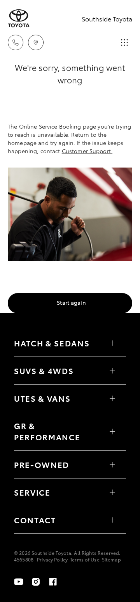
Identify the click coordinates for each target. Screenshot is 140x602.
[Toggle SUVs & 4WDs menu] (112, 370)
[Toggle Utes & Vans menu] (112, 398)
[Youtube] (18, 581)
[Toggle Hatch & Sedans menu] (112, 343)
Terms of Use (85, 559)
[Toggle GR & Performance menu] (112, 431)
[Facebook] (53, 581)
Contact (35, 519)
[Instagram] (35, 581)
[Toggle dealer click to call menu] (15, 42)
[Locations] (36, 42)
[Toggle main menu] (124, 42)
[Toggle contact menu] (112, 464)
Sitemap (111, 559)
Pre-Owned (41, 464)
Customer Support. (87, 151)
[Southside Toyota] (19, 18)
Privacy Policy (52, 559)
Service (32, 492)
